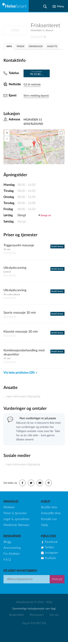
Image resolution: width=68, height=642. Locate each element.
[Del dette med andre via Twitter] (31, 483)
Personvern (37, 614)
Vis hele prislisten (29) (19, 372)
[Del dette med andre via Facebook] (22, 483)
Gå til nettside (32, 84)
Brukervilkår (16, 614)
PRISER (20, 46)
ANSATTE (52, 46)
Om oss (54, 614)
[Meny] (58, 6)
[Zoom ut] (7, 139)
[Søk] (45, 6)
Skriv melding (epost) (36, 95)
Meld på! (57, 579)
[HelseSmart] (14, 6)
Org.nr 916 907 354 (34, 623)
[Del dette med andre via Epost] (40, 483)
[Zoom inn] (7, 132)
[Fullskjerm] (61, 132)
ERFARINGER (36, 46)
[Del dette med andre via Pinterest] (48, 483)
